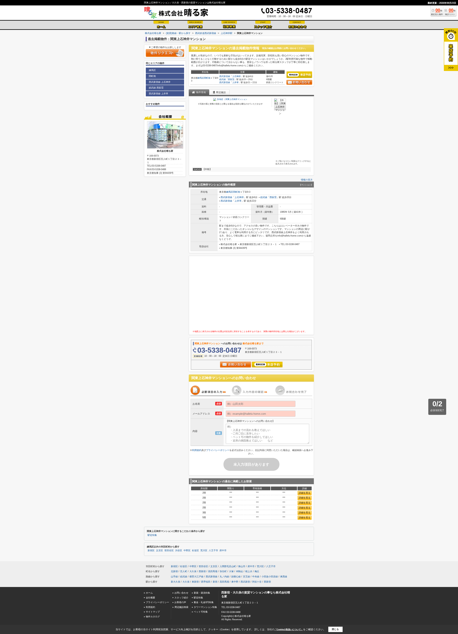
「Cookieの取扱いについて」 (288, 629)
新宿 (215, 581)
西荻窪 (231, 79)
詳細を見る (304, 493)
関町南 (207, 78)
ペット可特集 (201, 611)
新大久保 (175, 581)
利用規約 (196, 450)
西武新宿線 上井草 (158, 93)
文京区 (159, 550)
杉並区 (195, 550)
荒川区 (203, 550)
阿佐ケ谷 (257, 581)
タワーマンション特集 (205, 607)
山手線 (174, 576)
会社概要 (150, 597)
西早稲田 (205, 581)
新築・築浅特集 (202, 592)
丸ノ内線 (224, 576)
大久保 (192, 571)
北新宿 (174, 571)
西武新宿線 (224, 76)
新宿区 (151, 550)
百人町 (183, 571)
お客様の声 (180, 602)
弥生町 (223, 571)
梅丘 (257, 571)
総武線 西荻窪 (156, 87)
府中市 (223, 550)
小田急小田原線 (270, 576)
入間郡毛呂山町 (228, 566)
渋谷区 (178, 550)
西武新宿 (245, 581)
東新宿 (195, 581)
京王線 (246, 576)
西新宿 (202, 571)
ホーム (149, 592)
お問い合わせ (181, 592)
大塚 (231, 571)
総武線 (222, 79)
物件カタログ (153, 616)
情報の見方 (307, 179)
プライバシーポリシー (217, 450)
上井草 (235, 82)
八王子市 (213, 550)
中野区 (187, 550)
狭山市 (241, 566)
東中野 (234, 581)
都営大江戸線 (196, 576)
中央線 (255, 576)
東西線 (283, 576)
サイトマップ (153, 611)
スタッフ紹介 (181, 597)
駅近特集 (152, 535)
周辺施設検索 (181, 607)
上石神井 (236, 76)
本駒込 (239, 571)
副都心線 (236, 576)
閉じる (335, 629)
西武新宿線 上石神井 (159, 82)
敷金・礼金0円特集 (204, 602)
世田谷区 (169, 550)
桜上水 (248, 571)
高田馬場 (212, 571)
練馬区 (201, 78)
